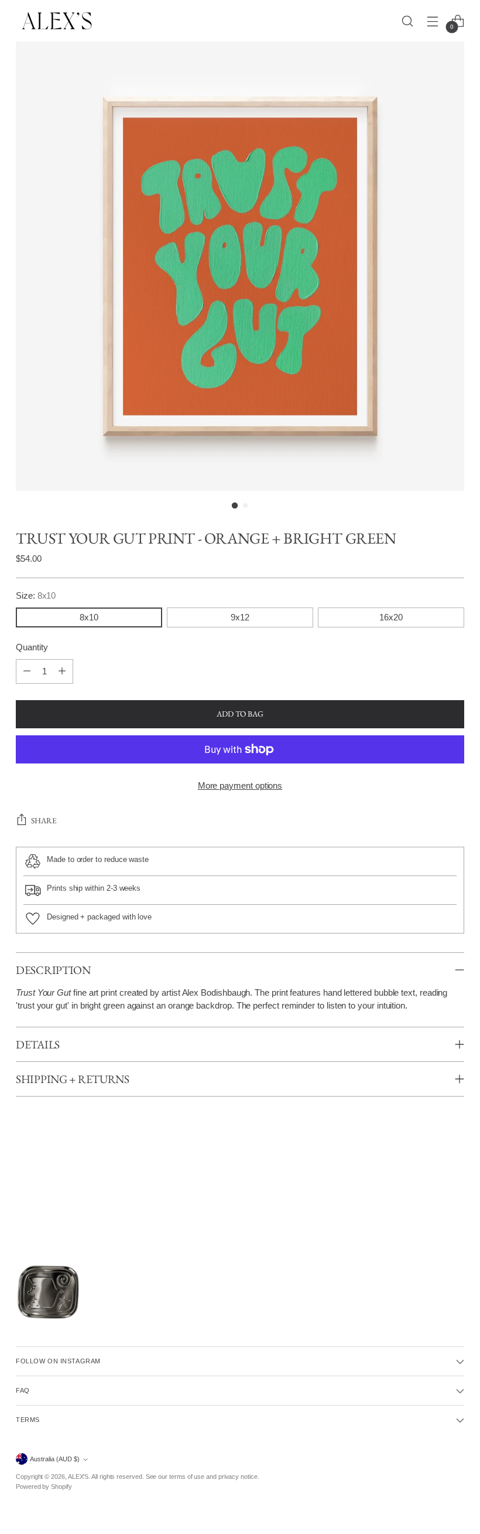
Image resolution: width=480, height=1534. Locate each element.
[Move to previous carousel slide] (18, 1203)
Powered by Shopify (44, 1486)
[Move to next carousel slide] (462, 1203)
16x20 (391, 617)
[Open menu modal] (433, 21)
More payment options (240, 785)
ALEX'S (78, 1476)
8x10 (89, 617)
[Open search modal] (408, 21)
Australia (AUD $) (55, 1458)
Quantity (31, 647)
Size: (36, 595)
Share (44, 820)
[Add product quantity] (62, 671)
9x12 (240, 617)
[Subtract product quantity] (26, 671)
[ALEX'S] (57, 21)
